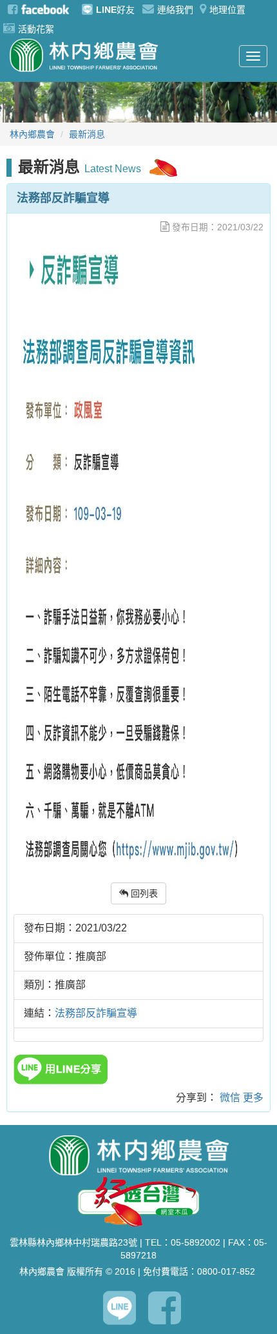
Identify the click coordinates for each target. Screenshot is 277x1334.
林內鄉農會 (32, 134)
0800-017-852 (226, 1271)
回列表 (143, 893)
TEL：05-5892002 (182, 1242)
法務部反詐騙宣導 (96, 1013)
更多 (253, 1097)
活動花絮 (36, 29)
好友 (115, 10)
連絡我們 (175, 10)
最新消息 (87, 134)
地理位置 (227, 10)
